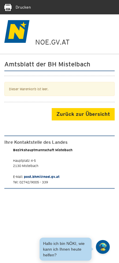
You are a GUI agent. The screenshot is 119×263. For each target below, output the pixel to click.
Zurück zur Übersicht (83, 114)
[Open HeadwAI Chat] (103, 247)
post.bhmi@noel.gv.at (42, 176)
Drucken (22, 7)
